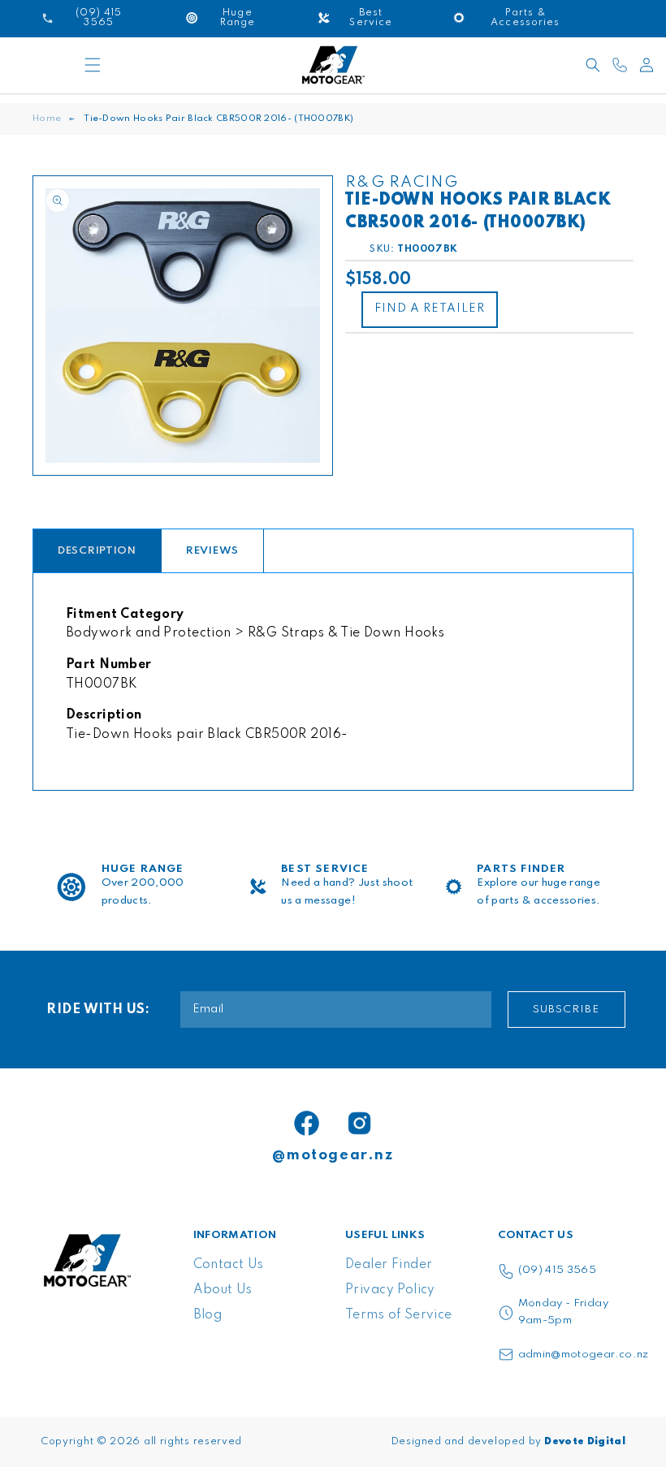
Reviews (212, 551)
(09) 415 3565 (557, 1270)
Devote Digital (584, 1442)
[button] (92, 65)
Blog (208, 1315)
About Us (223, 1290)
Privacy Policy (390, 1290)
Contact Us (228, 1264)
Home (46, 118)
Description (97, 551)
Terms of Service (398, 1315)
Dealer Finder (388, 1264)
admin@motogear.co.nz (583, 1354)
